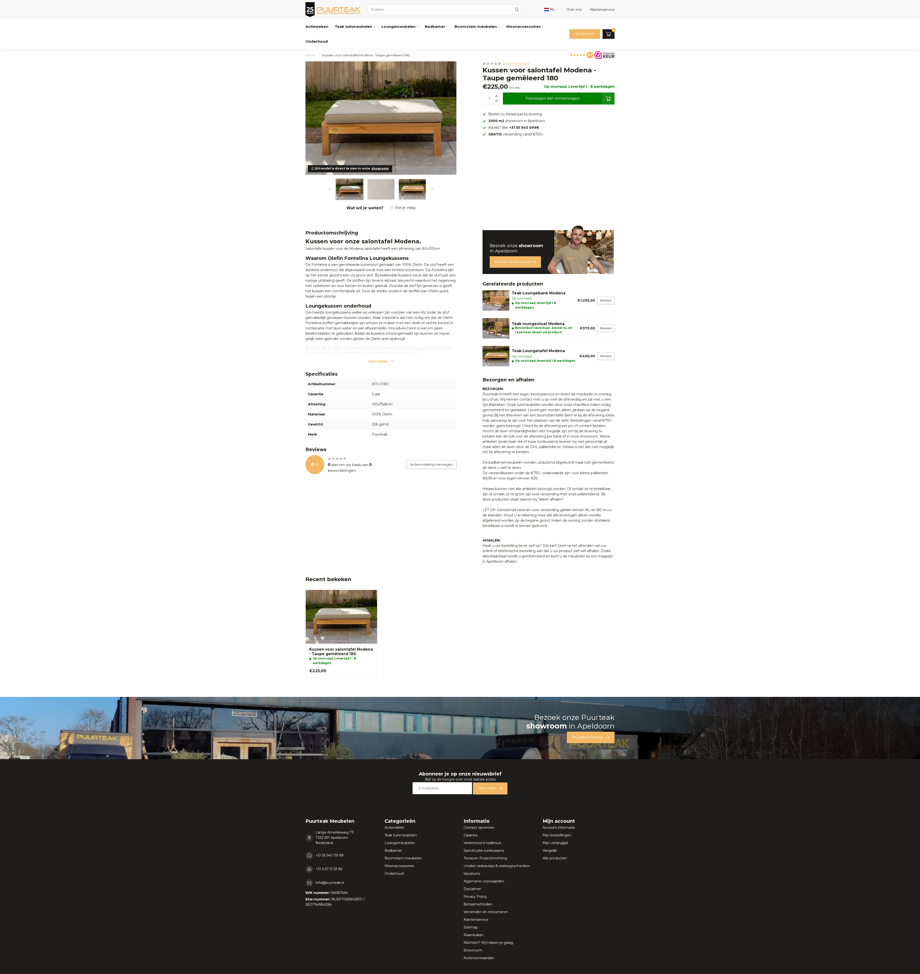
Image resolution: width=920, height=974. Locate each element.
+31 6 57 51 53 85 (329, 869)
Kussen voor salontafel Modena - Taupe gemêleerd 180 (366, 55)
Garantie (470, 835)
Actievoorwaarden (479, 958)
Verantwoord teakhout (482, 843)
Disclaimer (472, 889)
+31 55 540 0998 (524, 127)
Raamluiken (473, 935)
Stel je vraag (405, 207)
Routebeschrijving (587, 737)
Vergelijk (550, 850)
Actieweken (316, 26)
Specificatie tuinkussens (484, 850)
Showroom (584, 34)
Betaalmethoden (478, 904)
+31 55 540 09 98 (330, 855)
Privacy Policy (475, 896)
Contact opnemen (479, 827)
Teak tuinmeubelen (353, 26)
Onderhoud (316, 41)
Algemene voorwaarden (484, 881)
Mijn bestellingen (557, 835)
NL (552, 9)
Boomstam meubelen (475, 26)
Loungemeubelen (398, 26)
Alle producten (555, 858)
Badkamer (435, 26)
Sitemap (471, 927)
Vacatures (472, 873)
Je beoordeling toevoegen (431, 464)
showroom (380, 168)
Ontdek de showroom (513, 262)
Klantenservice (476, 919)
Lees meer (378, 361)
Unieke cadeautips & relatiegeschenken (497, 866)
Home (310, 55)
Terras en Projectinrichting (485, 858)
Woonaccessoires (523, 26)
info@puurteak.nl (330, 883)
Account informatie (559, 827)
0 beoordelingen (516, 63)
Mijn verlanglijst (555, 843)
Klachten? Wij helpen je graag (488, 942)
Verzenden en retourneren (486, 912)
